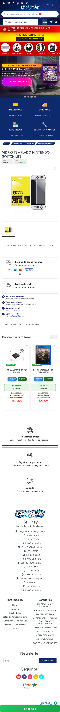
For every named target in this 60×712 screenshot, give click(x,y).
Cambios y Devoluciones (15, 621)
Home (6, 144)
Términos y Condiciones (15, 625)
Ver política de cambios (15, 310)
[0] (50, 22)
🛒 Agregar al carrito (12, 379)
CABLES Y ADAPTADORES (45, 643)
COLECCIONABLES (45, 635)
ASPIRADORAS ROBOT (45, 144)
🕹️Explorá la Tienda (17, 22)
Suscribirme (48, 660)
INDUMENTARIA (45, 631)
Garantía (15, 628)
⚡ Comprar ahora (22, 379)
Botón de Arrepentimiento (15, 617)
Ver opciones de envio (24, 287)
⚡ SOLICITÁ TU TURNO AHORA (30, 39)
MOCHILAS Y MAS (45, 614)
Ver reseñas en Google (15, 316)
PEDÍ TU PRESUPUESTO (18, 75)
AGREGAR (30, 709)
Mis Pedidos (15, 613)
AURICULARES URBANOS (45, 618)
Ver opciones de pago (24, 265)
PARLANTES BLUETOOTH (45, 627)
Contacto (15, 609)
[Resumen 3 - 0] (27, 345)
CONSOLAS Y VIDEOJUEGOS (45, 622)
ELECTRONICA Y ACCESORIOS (23, 144)
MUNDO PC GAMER (45, 639)
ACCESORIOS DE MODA (45, 610)
